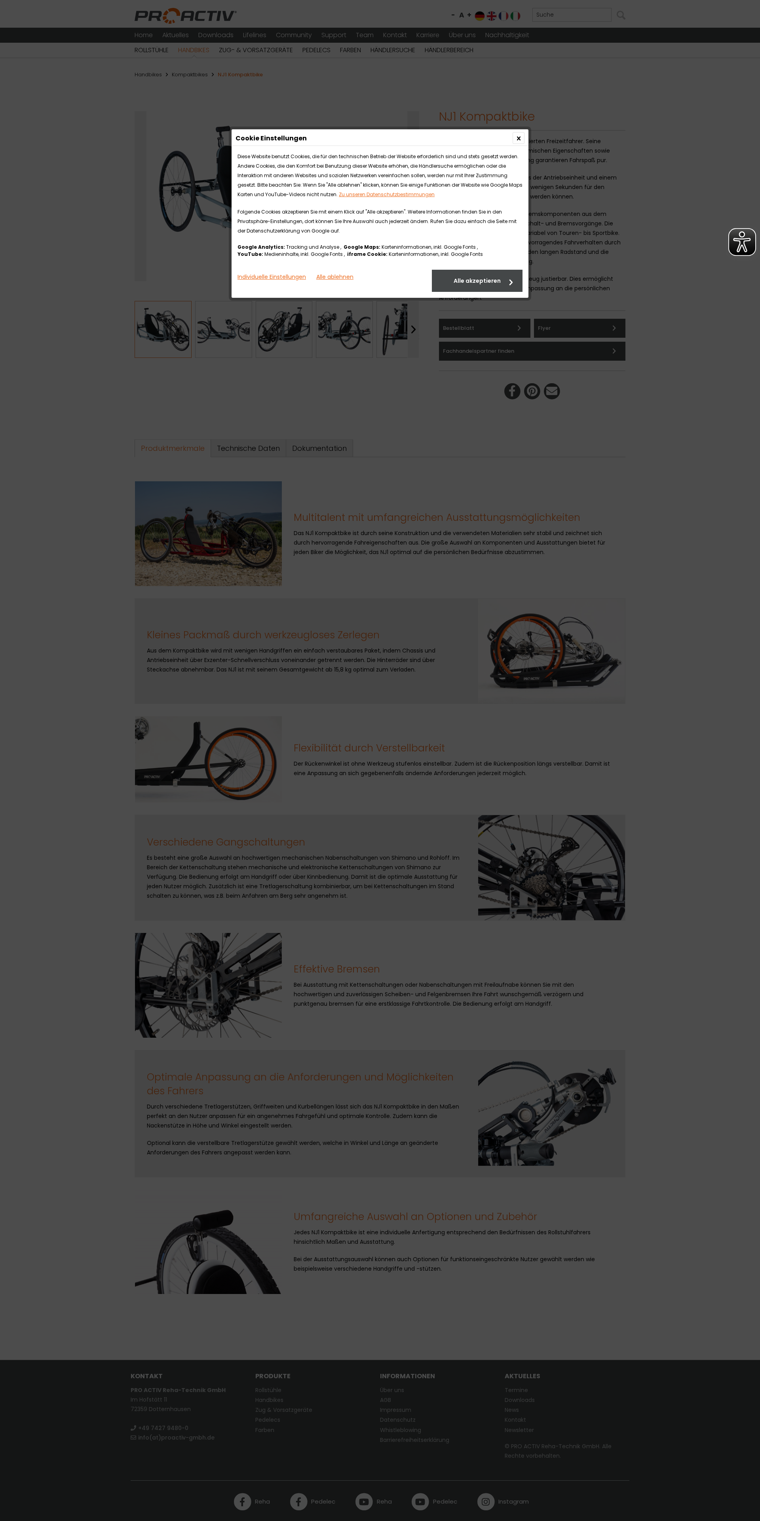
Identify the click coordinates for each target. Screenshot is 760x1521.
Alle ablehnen (334, 277)
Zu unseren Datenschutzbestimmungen (387, 194)
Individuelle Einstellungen (272, 277)
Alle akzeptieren (477, 281)
